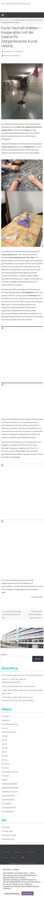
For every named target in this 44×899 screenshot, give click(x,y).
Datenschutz (31, 851)
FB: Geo (5, 755)
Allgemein (6, 719)
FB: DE (4, 739)
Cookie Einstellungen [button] (12, 893)
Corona (5, 727)
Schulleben (16, 55)
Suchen (4, 653)
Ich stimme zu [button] (27, 893)
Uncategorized (8, 810)
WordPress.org (8, 838)
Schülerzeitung (8, 798)
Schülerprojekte (8, 794)
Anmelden (6, 826)
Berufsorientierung (9, 723)
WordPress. (30, 862)
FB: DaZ (5, 735)
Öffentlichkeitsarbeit (10, 786)
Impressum (18, 851)
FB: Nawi (5, 766)
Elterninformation (9, 731)
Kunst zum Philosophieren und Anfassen (18, 685)
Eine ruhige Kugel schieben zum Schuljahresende (22, 674)
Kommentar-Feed (9, 834)
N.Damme (7, 51)
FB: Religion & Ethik (10, 770)
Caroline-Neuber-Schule (15, 3)
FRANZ (4, 778)
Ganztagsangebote (9, 782)
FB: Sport (5, 774)
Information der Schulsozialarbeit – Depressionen (35, 613)
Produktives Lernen (10, 790)
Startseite (6, 851)
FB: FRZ (5, 747)
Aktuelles (5, 715)
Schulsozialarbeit (9, 806)
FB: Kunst (7, 20)
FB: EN (4, 743)
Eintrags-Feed (7, 830)
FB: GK (4, 758)
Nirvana (22, 862)
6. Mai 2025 (19, 51)
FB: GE (4, 751)
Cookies (5, 856)
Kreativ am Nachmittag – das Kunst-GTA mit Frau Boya (11, 613)
